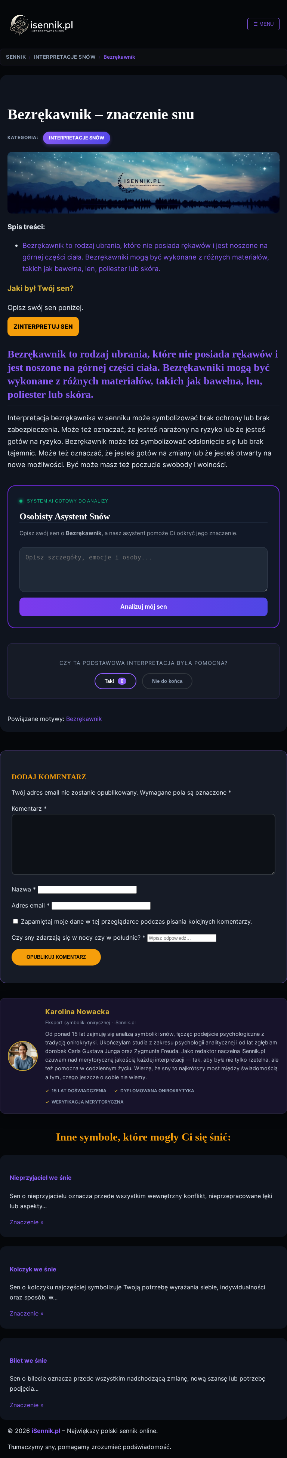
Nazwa (24, 889)
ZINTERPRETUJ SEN (43, 326)
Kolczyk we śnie (33, 1269)
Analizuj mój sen (143, 607)
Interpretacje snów (76, 138)
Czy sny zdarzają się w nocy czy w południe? (78, 937)
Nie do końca (167, 681)
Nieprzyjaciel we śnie (41, 1177)
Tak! (114, 681)
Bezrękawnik (84, 718)
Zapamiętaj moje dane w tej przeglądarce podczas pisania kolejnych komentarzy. (136, 921)
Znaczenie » (27, 1222)
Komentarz (29, 808)
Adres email (31, 905)
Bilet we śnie (28, 1360)
